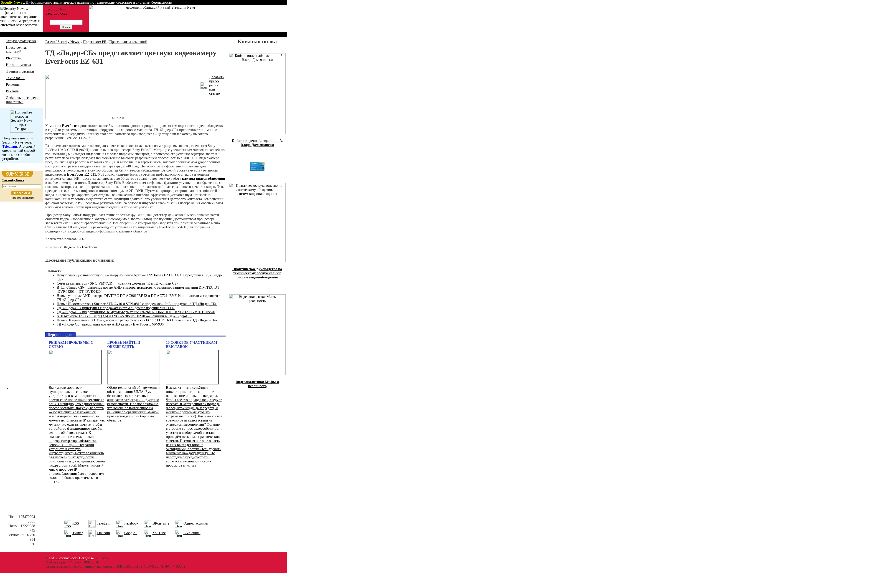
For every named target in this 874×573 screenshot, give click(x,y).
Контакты (248, 2)
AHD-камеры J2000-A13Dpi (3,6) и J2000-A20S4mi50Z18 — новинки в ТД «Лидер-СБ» (124, 316)
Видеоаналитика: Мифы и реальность (257, 384)
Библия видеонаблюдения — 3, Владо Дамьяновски (257, 143)
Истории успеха (18, 65)
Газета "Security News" (62, 42)
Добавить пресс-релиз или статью (23, 100)
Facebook (131, 523)
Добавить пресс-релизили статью (216, 85)
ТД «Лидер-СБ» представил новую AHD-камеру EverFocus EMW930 (110, 324)
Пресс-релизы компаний (17, 49)
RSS (75, 523)
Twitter (77, 533)
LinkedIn (103, 533)
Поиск (229, 2)
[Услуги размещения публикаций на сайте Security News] (107, 31)
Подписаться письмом (22, 198)
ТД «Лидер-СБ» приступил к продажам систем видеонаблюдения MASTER (116, 308)
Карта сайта (272, 2)
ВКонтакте (160, 523)
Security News (13, 180)
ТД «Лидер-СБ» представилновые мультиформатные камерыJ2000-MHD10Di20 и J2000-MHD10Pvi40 (136, 312)
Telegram (103, 523)
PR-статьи (14, 58)
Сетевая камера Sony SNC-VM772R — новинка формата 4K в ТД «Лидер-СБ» (117, 283)
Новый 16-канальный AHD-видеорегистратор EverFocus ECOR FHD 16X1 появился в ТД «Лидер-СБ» (137, 320)
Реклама (12, 91)
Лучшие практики (20, 71)
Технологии (15, 78)
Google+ (130, 533)
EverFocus (89, 247)
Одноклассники (195, 523)
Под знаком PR (95, 42)
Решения (13, 84)
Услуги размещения (21, 41)
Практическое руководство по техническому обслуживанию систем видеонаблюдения (257, 273)
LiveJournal (192, 533)
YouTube (159, 533)
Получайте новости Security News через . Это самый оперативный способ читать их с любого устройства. (19, 148)
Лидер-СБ (71, 247)
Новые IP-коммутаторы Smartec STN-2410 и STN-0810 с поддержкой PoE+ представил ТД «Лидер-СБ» (137, 304)
